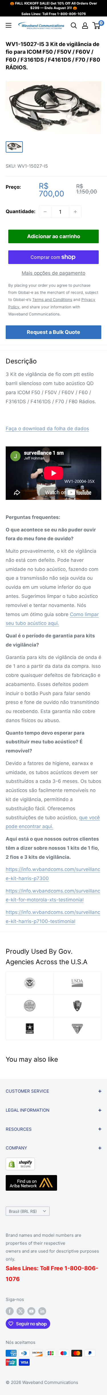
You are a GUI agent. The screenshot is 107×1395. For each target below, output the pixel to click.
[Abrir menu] (8, 25)
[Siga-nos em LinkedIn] (42, 1311)
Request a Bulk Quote (53, 332)
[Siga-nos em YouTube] (31, 1311)
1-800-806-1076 (71, 14)
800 (76, 1268)
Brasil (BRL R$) (23, 1211)
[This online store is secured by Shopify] (20, 1162)
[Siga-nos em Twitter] (21, 1311)
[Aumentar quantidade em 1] (75, 212)
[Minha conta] (85, 25)
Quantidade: (20, 211)
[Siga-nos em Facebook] (10, 1311)
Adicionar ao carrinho (53, 236)
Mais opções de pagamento (53, 273)
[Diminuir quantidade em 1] (45, 212)
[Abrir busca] (74, 25)
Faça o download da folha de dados (47, 428)
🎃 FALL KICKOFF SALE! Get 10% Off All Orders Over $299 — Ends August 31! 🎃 (53, 5)
